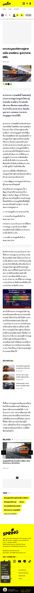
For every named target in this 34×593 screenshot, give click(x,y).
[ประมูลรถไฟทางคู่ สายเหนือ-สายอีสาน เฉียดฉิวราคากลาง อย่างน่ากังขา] (17, 450)
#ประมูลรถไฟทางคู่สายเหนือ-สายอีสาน (16, 498)
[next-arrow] (30, 452)
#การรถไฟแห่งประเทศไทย (12, 506)
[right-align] (27, 3)
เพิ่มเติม (6, 573)
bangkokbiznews (23, 573)
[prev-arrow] (3, 452)
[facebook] (6, 84)
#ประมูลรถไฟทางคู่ (10, 502)
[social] (14, 561)
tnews (20, 578)
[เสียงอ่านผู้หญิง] (16, 15)
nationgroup (22, 570)
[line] (11, 84)
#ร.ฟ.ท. (22, 502)
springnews (21, 576)
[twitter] (9, 84)
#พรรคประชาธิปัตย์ (10, 514)
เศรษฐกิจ (16, 9)
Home (4, 9)
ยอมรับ (5, 577)
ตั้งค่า (5, 581)
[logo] (7, 3)
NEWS (10, 9)
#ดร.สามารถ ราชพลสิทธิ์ (12, 510)
